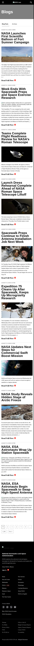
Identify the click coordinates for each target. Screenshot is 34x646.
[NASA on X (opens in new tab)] (11, 607)
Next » (11, 531)
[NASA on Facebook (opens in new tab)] (3, 607)
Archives (14, 24)
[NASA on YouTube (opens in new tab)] (15, 607)
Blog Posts (5, 24)
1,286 (3, 531)
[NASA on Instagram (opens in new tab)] (7, 607)
